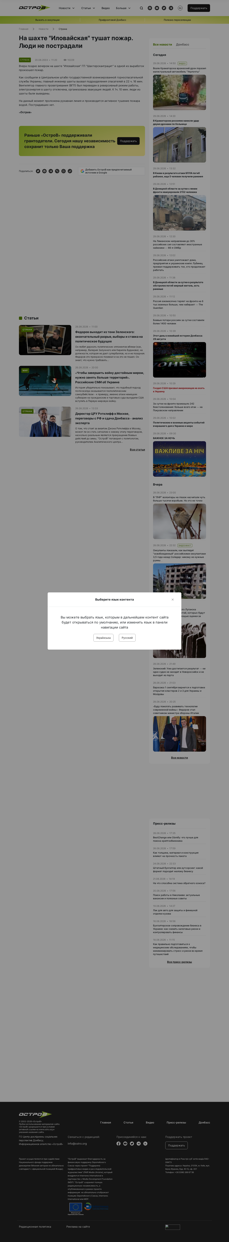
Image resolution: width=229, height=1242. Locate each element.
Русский (127, 637)
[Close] (173, 600)
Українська (103, 637)
